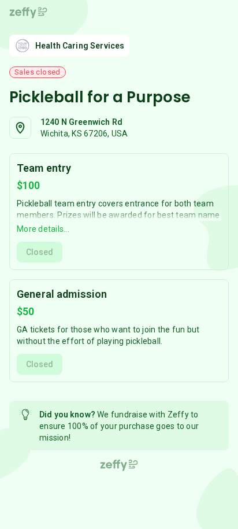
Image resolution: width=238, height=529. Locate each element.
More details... (43, 229)
